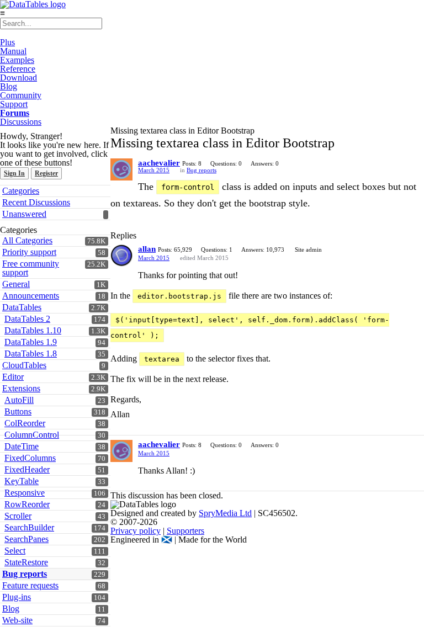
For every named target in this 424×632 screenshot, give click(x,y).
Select (14, 550)
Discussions (20, 121)
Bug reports (24, 573)
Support (14, 104)
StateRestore (26, 562)
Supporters (185, 530)
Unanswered (24, 214)
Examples (17, 60)
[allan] (121, 256)
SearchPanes (26, 539)
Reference (17, 68)
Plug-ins (16, 597)
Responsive (24, 492)
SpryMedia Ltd (225, 513)
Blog (8, 86)
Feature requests (30, 585)
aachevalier (159, 162)
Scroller (17, 516)
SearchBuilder (29, 527)
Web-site (17, 620)
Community (20, 95)
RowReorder (27, 504)
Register (46, 173)
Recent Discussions (36, 202)
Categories (20, 190)
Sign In (14, 173)
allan (147, 249)
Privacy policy (135, 530)
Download (18, 77)
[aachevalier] (121, 169)
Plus (7, 42)
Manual (13, 51)
